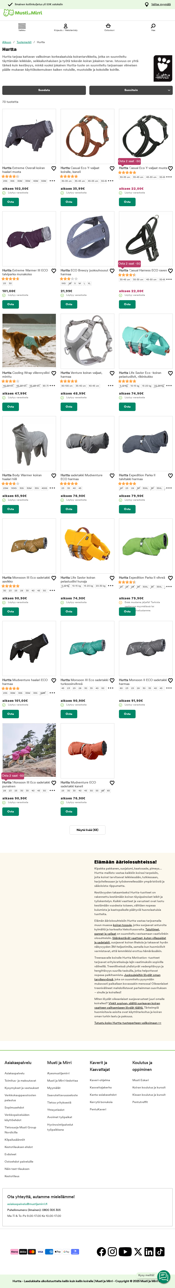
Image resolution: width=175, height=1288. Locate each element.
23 (121, 488)
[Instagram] (112, 1251)
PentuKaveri (98, 1109)
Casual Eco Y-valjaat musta (143, 168)
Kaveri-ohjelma (100, 1080)
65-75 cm (48, 386)
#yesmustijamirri (58, 1073)
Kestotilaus (12, 1176)
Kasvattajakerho (101, 1087)
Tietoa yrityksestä (59, 1102)
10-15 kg (135, 386)
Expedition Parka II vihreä (142, 578)
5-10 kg (124, 386)
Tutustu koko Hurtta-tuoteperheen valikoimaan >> (127, 1023)
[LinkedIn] (148, 1251)
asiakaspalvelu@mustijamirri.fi (27, 1204)
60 (121, 688)
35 (68, 488)
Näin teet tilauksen (17, 1169)
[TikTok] (159, 1251)
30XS (14, 488)
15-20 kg (146, 386)
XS (70, 283)
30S (12, 181)
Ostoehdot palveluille (19, 1161)
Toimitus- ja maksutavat (20, 1080)
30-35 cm (67, 181)
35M (27, 181)
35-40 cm (81, 386)
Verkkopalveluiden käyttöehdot (17, 1117)
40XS (44, 488)
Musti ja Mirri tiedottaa (62, 1080)
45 (80, 488)
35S (37, 488)
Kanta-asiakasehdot (103, 1094)
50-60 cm (106, 181)
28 (132, 488)
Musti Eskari (140, 1080)
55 (97, 791)
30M (19, 181)
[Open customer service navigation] (164, 1277)
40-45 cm (94, 386)
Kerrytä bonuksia (101, 1102)
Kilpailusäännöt (15, 1139)
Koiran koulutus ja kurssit (149, 1087)
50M (43, 181)
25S (5, 181)
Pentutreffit (140, 1102)
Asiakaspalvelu (14, 1073)
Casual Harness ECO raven (143, 270)
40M (35, 181)
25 (4, 283)
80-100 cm (67, 386)
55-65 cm (35, 386)
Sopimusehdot (14, 1107)
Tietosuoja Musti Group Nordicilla (20, 1130)
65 (108, 791)
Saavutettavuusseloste (62, 1095)
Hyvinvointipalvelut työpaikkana (60, 1127)
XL (89, 283)
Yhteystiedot (55, 1109)
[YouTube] (125, 1251)
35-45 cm (80, 181)
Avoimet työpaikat (59, 1117)
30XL (145, 488)
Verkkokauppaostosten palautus (20, 1098)
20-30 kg (159, 386)
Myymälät (54, 1088)
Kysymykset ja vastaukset (22, 1088)
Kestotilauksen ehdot (19, 1147)
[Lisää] (53, 168)
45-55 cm (93, 181)
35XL (159, 488)
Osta (10, 201)
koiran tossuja (122, 925)
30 (10, 283)
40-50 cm (8, 386)
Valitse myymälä (161, 4)
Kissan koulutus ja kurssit (149, 1094)
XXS (64, 283)
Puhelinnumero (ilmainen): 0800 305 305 (34, 1210)
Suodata (44, 90)
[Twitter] (137, 1251)
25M (5, 488)
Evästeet (10, 1154)
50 (44, 591)
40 (74, 488)
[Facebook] (101, 1251)
